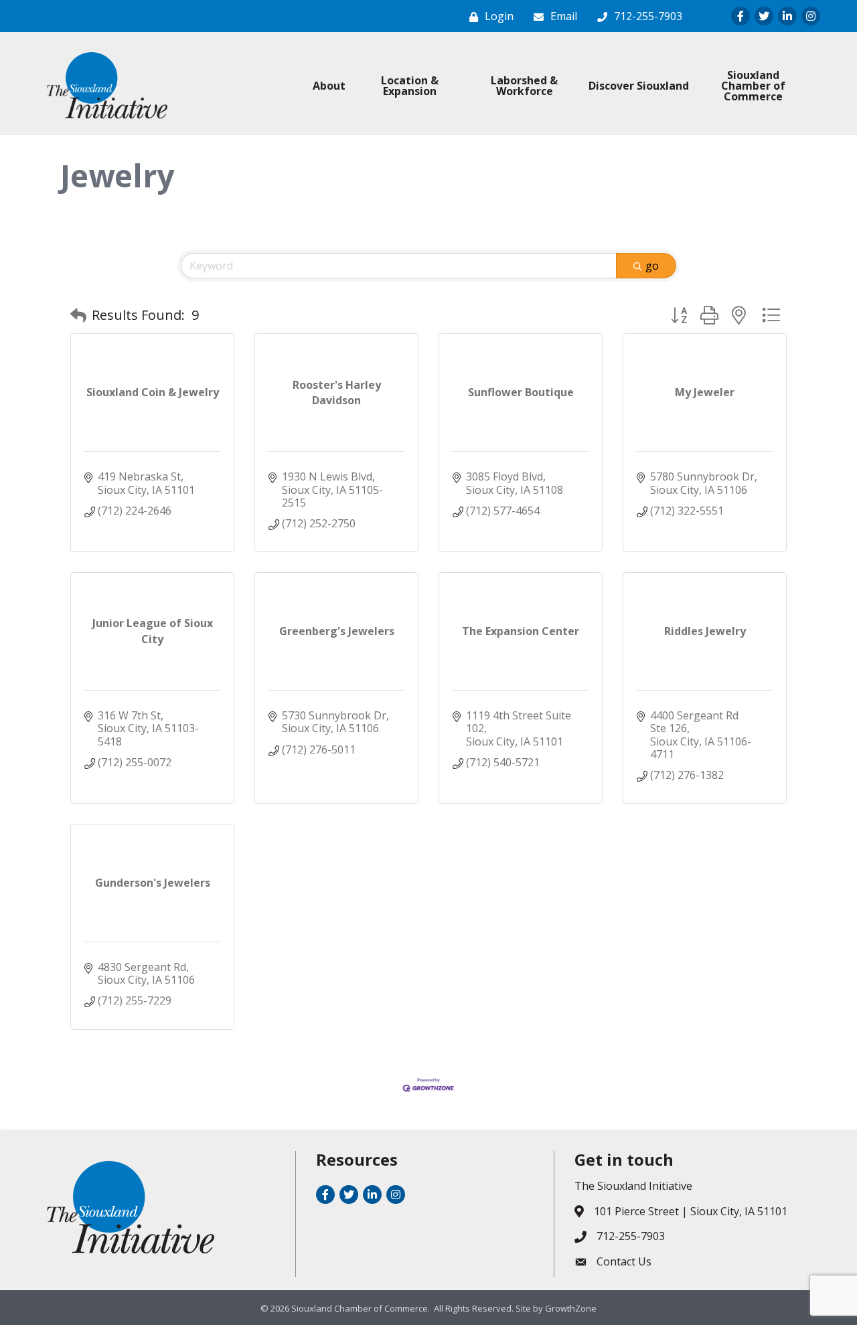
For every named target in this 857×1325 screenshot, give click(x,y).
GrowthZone (571, 1308)
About (329, 85)
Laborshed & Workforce (524, 85)
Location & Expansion (410, 85)
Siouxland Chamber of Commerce (753, 86)
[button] (78, 315)
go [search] (652, 265)
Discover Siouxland (639, 85)
